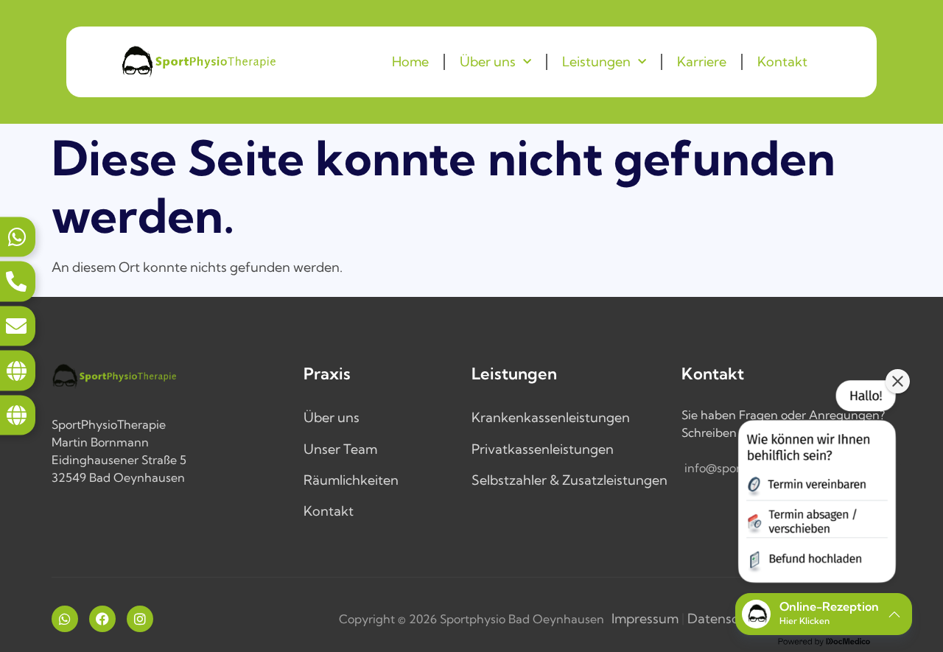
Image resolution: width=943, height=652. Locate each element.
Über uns (488, 61)
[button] (815, 484)
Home (410, 61)
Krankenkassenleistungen (551, 417)
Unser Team (340, 449)
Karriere (701, 61)
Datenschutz (726, 618)
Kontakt (782, 61)
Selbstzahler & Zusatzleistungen (569, 480)
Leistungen (596, 61)
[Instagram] (140, 619)
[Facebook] (102, 619)
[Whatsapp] (65, 619)
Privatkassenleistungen (543, 449)
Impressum (645, 618)
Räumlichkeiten (351, 480)
